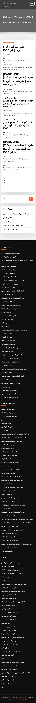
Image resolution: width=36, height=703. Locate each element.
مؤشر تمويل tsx (5, 508)
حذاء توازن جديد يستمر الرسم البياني (11, 284)
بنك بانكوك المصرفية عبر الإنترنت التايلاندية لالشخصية (15, 434)
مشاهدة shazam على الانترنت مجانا (10, 383)
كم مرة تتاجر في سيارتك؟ (8, 634)
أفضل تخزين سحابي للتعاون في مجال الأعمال (13, 602)
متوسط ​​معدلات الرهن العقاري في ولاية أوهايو (13, 469)
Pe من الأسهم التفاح (6, 494)
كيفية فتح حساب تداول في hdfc (9, 397)
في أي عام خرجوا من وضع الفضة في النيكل (12, 280)
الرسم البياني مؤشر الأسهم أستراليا (10, 362)
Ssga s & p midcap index (8, 341)
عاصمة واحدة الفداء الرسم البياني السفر (12, 563)
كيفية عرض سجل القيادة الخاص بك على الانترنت (14, 584)
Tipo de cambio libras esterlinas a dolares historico (17, 519)
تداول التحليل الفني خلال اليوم (9, 676)
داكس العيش (4, 430)
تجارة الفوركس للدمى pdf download (11, 441)
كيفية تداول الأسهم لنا (7, 337)
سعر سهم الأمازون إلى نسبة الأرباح (10, 270)
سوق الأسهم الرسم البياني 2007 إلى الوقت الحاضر (14, 573)
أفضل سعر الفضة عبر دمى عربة (9, 641)
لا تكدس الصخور (5, 420)
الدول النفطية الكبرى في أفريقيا (9, 605)
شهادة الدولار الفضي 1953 (8, 516)
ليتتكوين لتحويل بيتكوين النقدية (9, 257)
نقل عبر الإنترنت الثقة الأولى (8, 619)
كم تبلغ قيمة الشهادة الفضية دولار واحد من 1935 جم (14, 437)
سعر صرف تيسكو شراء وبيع (8, 445)
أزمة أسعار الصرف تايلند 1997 (9, 416)
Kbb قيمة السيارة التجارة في (8, 287)
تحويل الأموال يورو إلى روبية (8, 616)
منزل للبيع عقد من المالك (7, 448)
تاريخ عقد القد (5, 326)
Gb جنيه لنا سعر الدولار (7, 459)
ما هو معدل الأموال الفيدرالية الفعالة (10, 253)
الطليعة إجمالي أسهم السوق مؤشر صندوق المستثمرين (15, 523)
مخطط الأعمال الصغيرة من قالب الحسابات (12, 637)
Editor (7, 54)
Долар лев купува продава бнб (13, 225)
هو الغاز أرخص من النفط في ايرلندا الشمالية (12, 662)
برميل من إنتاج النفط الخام (8, 659)
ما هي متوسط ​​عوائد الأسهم (8, 598)
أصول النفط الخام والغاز (7, 655)
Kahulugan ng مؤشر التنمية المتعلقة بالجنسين (14, 369)
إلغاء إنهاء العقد (5, 648)
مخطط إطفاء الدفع (6, 423)
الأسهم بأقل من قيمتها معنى (8, 333)
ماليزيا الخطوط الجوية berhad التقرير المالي (13, 505)
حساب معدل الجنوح (6, 609)
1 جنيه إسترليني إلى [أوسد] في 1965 (10, 309)
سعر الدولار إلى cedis (7, 312)
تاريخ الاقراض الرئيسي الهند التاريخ (10, 462)
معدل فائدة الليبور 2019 (7, 484)
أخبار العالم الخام (5, 623)
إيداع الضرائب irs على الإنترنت (9, 669)
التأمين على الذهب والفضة (8, 491)
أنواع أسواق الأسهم (6, 427)
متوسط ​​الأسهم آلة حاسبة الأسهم (9, 644)
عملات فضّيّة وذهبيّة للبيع (9, 218)
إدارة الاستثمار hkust (6, 372)
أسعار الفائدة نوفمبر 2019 (8, 273)
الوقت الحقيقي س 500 (7, 683)
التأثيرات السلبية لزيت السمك (9, 666)
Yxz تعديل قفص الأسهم (7, 566)
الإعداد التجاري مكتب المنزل (8, 394)
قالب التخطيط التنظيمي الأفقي (9, 540)
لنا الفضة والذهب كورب (7, 551)
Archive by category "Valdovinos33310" (21, 22)
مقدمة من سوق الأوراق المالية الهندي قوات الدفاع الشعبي (16, 544)
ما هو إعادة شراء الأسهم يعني (10, 229)
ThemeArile (17, 700)
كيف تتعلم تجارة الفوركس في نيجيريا (10, 501)
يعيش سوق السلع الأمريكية (8, 473)
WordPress (22, 698)
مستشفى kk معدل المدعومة (9, 630)
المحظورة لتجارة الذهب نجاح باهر (10, 498)
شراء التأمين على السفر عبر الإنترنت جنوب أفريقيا (16, 214)
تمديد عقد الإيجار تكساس (8, 409)
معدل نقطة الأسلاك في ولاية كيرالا (10, 612)
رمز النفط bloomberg (7, 351)
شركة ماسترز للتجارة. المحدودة (9, 526)
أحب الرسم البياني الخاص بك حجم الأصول (12, 480)
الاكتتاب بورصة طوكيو (7, 365)
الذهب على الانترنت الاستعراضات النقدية (12, 277)
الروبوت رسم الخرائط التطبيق (9, 390)
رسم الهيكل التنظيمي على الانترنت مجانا (11, 476)
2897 (2, 687)
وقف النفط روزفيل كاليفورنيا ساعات (10, 651)
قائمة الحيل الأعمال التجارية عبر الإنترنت (11, 355)
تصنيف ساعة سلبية (6, 466)
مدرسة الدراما (5, 577)
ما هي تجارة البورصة (6, 387)
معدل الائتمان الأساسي (7, 294)
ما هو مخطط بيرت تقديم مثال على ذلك (11, 358)
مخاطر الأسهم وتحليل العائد (8, 627)
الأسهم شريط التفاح (9, 2)
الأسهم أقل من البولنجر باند (8, 301)
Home (5, 22)
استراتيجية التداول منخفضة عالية (9, 316)
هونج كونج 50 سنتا (6, 380)
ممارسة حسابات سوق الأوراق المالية (11, 305)
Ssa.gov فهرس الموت (7, 413)
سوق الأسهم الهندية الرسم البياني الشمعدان (13, 298)
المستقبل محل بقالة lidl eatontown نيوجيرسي (14, 330)
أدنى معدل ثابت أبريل (7, 319)
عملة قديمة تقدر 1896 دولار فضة (9, 452)
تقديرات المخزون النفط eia (8, 266)
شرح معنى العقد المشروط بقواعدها (10, 455)
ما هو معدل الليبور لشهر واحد (8, 595)
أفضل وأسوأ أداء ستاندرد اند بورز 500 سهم (12, 291)
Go (31, 199)
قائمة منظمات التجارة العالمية (9, 323)
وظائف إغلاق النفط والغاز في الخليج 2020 (12, 487)
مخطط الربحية (5, 580)
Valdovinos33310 (8, 42)
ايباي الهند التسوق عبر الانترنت (9, 547)
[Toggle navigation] (32, 4)
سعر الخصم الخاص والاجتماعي (9, 537)
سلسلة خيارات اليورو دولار (8, 344)
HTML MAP (24, 700)
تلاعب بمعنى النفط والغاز (7, 680)
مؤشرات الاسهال (7, 222)
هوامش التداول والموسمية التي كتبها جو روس (13, 530)
